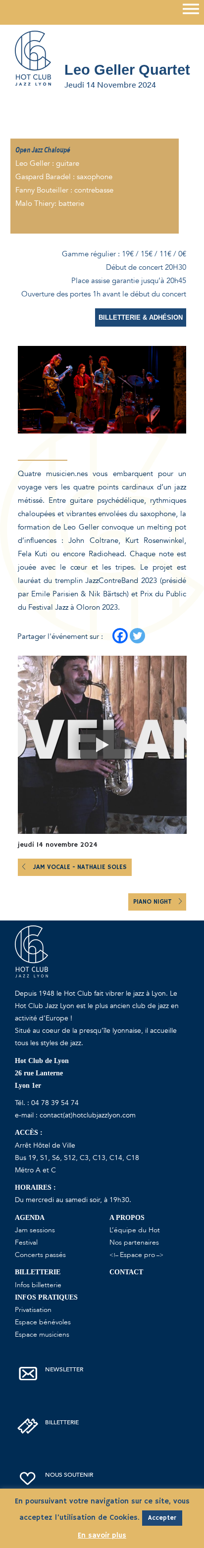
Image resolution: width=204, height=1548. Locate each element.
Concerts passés (40, 1254)
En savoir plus (102, 1535)
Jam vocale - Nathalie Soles (80, 867)
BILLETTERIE (62, 1422)
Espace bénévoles (43, 1322)
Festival (26, 1242)
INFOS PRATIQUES (46, 1297)
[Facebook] (120, 635)
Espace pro (137, 1254)
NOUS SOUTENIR (69, 1475)
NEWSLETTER (64, 1369)
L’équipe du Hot (134, 1230)
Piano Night (153, 902)
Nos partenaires (134, 1242)
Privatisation (33, 1309)
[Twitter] (137, 635)
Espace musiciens (42, 1334)
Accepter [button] (162, 1518)
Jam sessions (35, 1230)
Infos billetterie (38, 1285)
